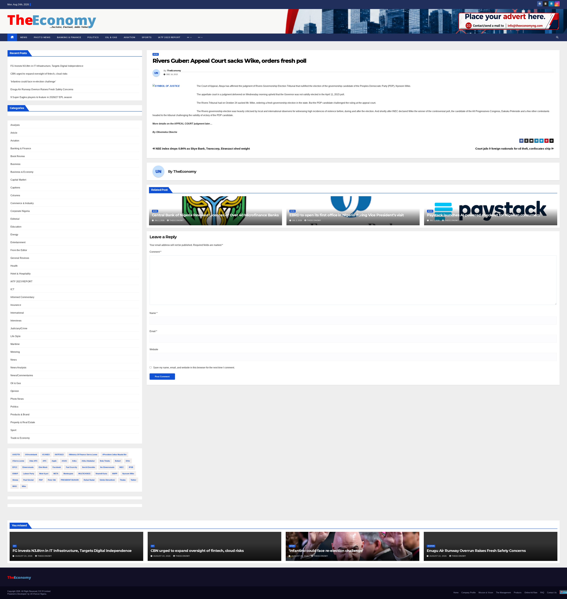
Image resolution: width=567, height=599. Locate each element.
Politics (93, 37)
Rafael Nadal (89, 480)
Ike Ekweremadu (107, 467)
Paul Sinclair (28, 480)
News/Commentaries (21, 375)
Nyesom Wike (128, 474)
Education (15, 226)
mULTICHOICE (84, 474)
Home (455, 592)
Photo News (42, 37)
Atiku (74, 461)
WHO (14, 486)
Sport (13, 430)
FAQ (542, 592)
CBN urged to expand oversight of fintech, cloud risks (38, 73)
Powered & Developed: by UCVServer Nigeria (26, 594)
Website (154, 349)
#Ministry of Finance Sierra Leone (83, 455)
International (17, 313)
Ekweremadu (28, 467)
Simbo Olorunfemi (107, 480)
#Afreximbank (31, 455)
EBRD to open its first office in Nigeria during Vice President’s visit (346, 215)
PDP (41, 480)
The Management (503, 592)
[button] (557, 37)
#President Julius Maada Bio (114, 455)
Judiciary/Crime (18, 328)
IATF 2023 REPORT (169, 37)
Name (153, 313)
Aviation (129, 37)
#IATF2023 (59, 455)
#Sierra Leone (18, 461)
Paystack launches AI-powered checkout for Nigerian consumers (483, 215)
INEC (121, 467)
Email (153, 331)
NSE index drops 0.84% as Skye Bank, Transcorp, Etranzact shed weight (202, 148)
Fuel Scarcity (71, 467)
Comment (155, 252)
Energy (14, 234)
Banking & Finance (69, 37)
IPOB (131, 467)
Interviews (15, 320)
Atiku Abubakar (88, 461)
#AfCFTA (16, 455)
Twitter (133, 480)
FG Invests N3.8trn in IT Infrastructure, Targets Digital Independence (46, 66)
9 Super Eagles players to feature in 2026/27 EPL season (41, 97)
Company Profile (468, 592)
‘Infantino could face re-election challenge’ (33, 81)
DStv (128, 461)
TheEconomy (174, 70)
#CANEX (46, 455)
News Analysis (18, 367)
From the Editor (18, 250)
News (23, 37)
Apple (54, 461)
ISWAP (15, 474)
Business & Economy (22, 172)
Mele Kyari (43, 474)
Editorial (14, 219)
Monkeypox (68, 474)
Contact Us (552, 592)
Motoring (15, 352)
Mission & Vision (486, 592)
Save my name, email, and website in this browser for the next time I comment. (194, 367)
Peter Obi (52, 480)
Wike (24, 486)
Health (14, 266)
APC (45, 461)
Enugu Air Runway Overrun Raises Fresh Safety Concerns (41, 89)
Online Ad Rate (530, 592)
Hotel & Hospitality (20, 273)
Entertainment (18, 242)
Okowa (15, 480)
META (55, 474)
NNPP (114, 474)
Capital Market (18, 180)
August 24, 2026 (24, 556)
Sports (147, 37)
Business (15, 164)
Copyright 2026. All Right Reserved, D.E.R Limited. (29, 591)
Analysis (15, 125)
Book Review (17, 156)
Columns (15, 195)
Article (13, 133)
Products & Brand (19, 414)
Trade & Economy (20, 438)
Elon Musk (43, 467)
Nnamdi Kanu (101, 474)
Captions (15, 187)
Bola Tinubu (105, 461)
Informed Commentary (22, 297)
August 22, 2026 (438, 556)
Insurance (15, 305)
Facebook (57, 467)
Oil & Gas (111, 37)
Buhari (118, 461)
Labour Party (28, 474)
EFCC (14, 467)
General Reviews (19, 258)
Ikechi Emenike (88, 467)
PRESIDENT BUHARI (70, 480)
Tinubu (123, 480)
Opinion (14, 391)
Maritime (15, 344)
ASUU (64, 461)
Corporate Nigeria (20, 211)
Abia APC (33, 461)
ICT (12, 289)
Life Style (15, 336)
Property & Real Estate (22, 422)
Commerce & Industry (22, 203)
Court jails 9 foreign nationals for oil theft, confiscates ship (513, 148)
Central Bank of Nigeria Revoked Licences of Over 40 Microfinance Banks (215, 215)
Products (518, 592)
